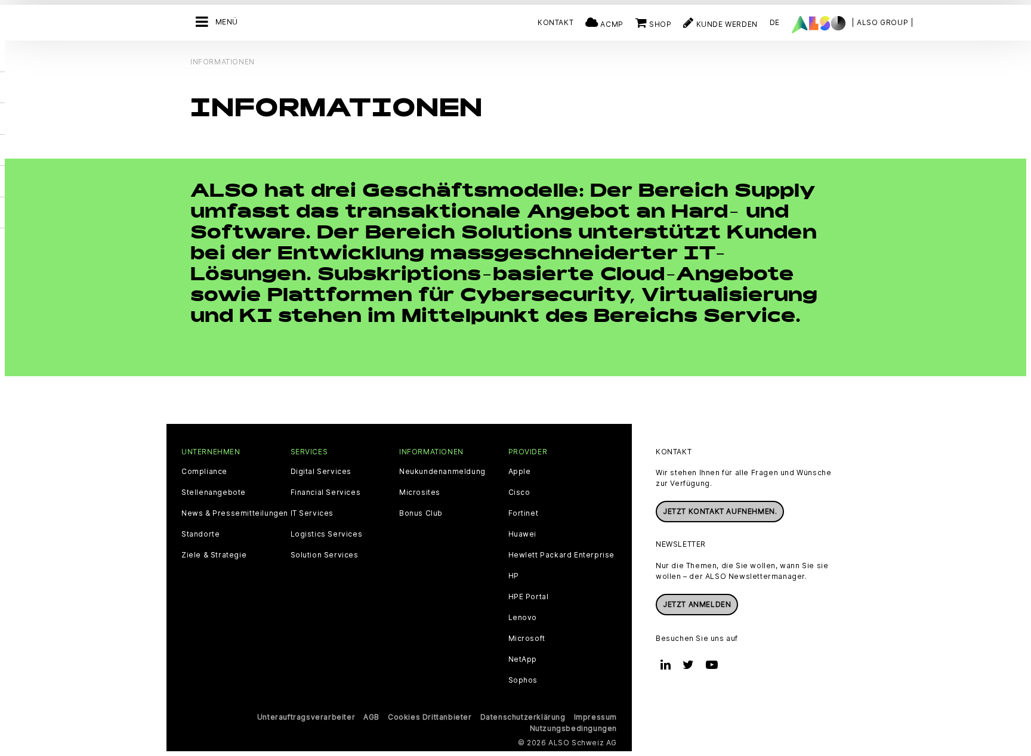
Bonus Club (421, 513)
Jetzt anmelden (697, 604)
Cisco (519, 492)
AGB (371, 716)
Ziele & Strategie (213, 555)
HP (513, 576)
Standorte (200, 534)
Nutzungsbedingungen (573, 728)
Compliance (204, 471)
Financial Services (326, 492)
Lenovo (523, 618)
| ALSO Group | (882, 22)
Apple (519, 471)
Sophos (523, 680)
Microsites (419, 492)
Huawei (522, 534)
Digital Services (321, 471)
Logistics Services (327, 534)
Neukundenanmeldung (442, 471)
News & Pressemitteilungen (234, 513)
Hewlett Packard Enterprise (561, 555)
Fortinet (523, 513)
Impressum (595, 716)
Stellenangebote (213, 492)
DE (775, 22)
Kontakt (555, 22)
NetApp (523, 659)
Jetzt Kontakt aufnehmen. (720, 511)
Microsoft (526, 638)
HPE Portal (528, 597)
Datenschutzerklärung (523, 716)
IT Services (312, 513)
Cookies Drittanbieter (430, 716)
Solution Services (325, 555)
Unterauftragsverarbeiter (306, 716)
